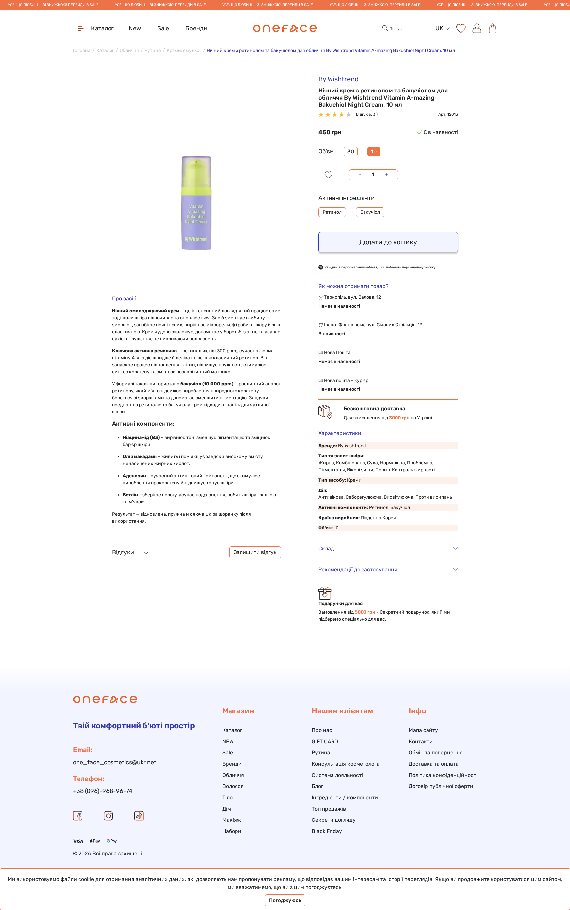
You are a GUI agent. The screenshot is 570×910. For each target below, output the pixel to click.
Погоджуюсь (285, 900)
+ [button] (386, 174)
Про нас (322, 730)
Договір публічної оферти (441, 786)
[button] (385, 28)
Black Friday (327, 831)
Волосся (233, 786)
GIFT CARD (325, 741)
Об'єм (326, 151)
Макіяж (231, 820)
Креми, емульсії (184, 50)
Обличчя (129, 50)
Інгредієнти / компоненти (345, 797)
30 (350, 151)
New (135, 28)
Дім (226, 809)
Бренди (196, 28)
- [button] (360, 174)
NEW (228, 741)
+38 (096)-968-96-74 (102, 791)
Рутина (152, 50)
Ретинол (332, 212)
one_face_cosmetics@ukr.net (114, 762)
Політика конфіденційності (443, 775)
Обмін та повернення (436, 752)
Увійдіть (331, 267)
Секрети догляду (334, 820)
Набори (231, 831)
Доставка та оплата (434, 764)
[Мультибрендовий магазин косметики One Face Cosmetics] (285, 28)
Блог (317, 786)
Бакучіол (370, 212)
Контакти (421, 741)
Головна (82, 50)
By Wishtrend (338, 79)
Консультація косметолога (346, 764)
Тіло (227, 797)
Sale (163, 28)
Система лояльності (337, 775)
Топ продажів (329, 809)
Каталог (105, 50)
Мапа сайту (423, 730)
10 (374, 151)
